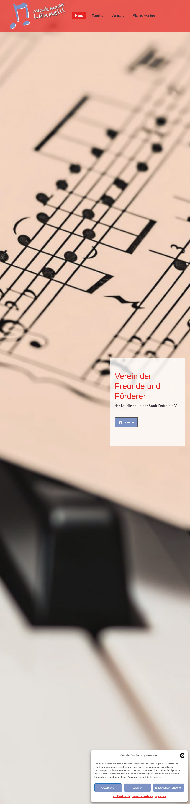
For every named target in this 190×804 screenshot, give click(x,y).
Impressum (160, 796)
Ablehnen (137, 787)
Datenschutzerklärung (142, 796)
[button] (182, 755)
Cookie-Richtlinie (121, 796)
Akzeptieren (108, 787)
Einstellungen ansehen (168, 787)
